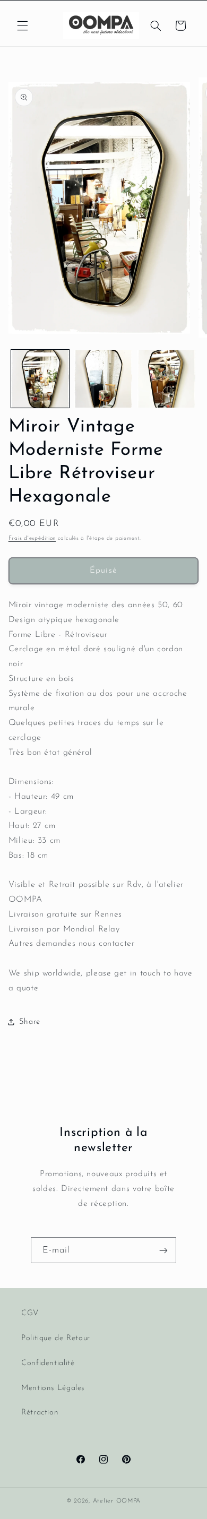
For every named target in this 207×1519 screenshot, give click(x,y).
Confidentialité (47, 1363)
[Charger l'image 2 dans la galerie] (103, 379)
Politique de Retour (55, 1338)
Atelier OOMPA (117, 1501)
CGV (30, 1313)
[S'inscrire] (163, 1250)
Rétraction (39, 1413)
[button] (22, 25)
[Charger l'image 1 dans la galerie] (40, 379)
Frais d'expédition (32, 538)
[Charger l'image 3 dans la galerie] (166, 379)
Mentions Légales (52, 1388)
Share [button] (29, 1022)
